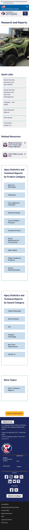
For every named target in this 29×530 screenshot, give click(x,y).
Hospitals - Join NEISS (9, 103)
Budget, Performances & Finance (7, 459)
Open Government (6, 513)
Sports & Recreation (12, 186)
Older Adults (12, 250)
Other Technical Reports (13, 389)
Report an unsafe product (14, 413)
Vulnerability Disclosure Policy (10, 507)
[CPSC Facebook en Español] (12, 490)
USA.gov (19, 466)
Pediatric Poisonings (12, 336)
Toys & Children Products (13, 222)
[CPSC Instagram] (11, 477)
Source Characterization (14, 269)
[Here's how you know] (14, 2)
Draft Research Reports (9, 111)
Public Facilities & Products (14, 259)
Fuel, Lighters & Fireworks (13, 204)
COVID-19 (11, 354)
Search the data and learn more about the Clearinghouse (9, 93)
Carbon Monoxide (14, 311)
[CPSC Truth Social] (19, 481)
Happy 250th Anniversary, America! (10, 9)
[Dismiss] (27, 6)
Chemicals (12, 195)
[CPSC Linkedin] (10, 481)
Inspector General (6, 519)
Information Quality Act (8, 124)
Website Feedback (14, 496)
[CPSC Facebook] (7, 477)
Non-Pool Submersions (13, 346)
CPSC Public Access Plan (15, 155)
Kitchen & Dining (14, 213)
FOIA (2, 516)
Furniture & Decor (14, 230)
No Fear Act (4, 523)
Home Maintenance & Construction (13, 240)
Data (18, 461)
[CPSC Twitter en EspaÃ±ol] (17, 490)
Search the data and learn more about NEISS (9, 82)
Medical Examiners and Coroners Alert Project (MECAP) (15, 145)
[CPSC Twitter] (22, 477)
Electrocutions (13, 319)
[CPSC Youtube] (17, 477)
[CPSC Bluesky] (15, 481)
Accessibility (5, 504)
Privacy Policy (5, 510)
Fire (9, 327)
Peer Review (8, 118)
